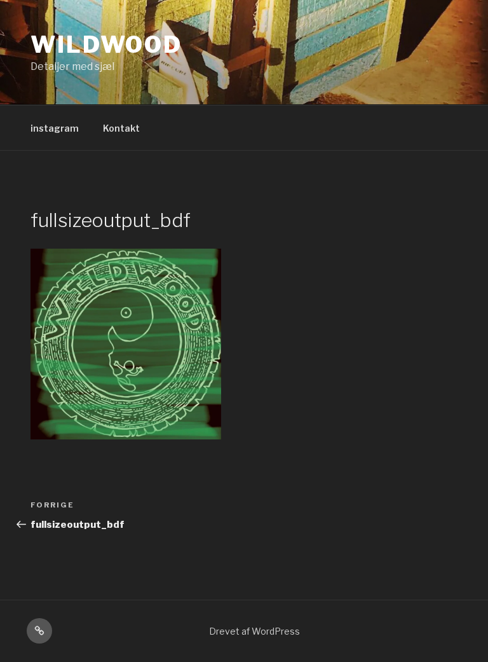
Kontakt (121, 128)
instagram (54, 128)
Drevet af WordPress (254, 631)
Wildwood (106, 45)
